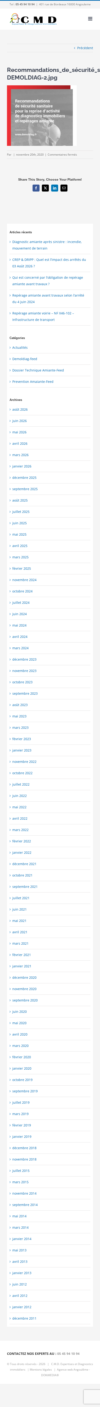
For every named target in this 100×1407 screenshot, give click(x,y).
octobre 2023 (22, 682)
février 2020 (21, 1057)
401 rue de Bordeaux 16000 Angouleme (65, 4)
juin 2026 (19, 421)
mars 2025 (20, 557)
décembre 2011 (24, 1318)
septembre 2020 (25, 1000)
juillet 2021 (21, 898)
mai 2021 (19, 920)
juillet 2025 (21, 511)
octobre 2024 (22, 591)
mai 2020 (19, 1023)
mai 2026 (19, 432)
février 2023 (21, 739)
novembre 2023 (24, 670)
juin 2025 (19, 523)
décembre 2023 (24, 659)
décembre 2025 (24, 477)
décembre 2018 (24, 1148)
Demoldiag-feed (24, 359)
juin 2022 (19, 795)
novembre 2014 (24, 1193)
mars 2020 (20, 1045)
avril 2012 (19, 1295)
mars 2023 (20, 727)
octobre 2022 (22, 773)
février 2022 (21, 841)
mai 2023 (19, 716)
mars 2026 (20, 455)
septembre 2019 (25, 1091)
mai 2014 (19, 1216)
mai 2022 (19, 807)
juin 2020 (19, 1011)
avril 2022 (19, 818)
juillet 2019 (21, 1102)
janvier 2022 (21, 852)
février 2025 (21, 568)
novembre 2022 (24, 761)
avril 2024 (19, 636)
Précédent (85, 48)
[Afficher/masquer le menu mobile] (90, 18)
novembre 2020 (24, 989)
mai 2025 (19, 534)
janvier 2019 (21, 1136)
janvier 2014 (21, 1239)
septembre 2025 (25, 489)
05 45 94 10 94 (68, 1353)
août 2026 (20, 409)
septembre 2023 (25, 693)
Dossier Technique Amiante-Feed (38, 370)
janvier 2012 (21, 1307)
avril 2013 (19, 1261)
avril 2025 (19, 546)
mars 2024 (20, 648)
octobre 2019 (22, 1080)
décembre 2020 (24, 977)
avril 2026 (19, 443)
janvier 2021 (21, 966)
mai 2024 (19, 625)
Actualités (20, 347)
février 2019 (21, 1125)
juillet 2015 (21, 1170)
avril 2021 (19, 932)
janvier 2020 (21, 1068)
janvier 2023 (21, 750)
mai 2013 (19, 1250)
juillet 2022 (21, 784)
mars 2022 (20, 830)
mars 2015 (20, 1182)
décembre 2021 (24, 864)
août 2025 (20, 500)
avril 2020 (19, 1034)
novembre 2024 (24, 580)
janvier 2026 (21, 466)
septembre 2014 (25, 1204)
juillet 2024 (21, 602)
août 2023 (20, 705)
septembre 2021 (25, 886)
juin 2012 (19, 1284)
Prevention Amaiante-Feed (32, 381)
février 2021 (21, 955)
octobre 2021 (22, 875)
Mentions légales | (43, 1370)
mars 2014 (20, 1227)
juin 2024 (19, 614)
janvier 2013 (21, 1273)
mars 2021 (20, 943)
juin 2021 (19, 909)
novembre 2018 (24, 1159)
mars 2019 (20, 1114)
